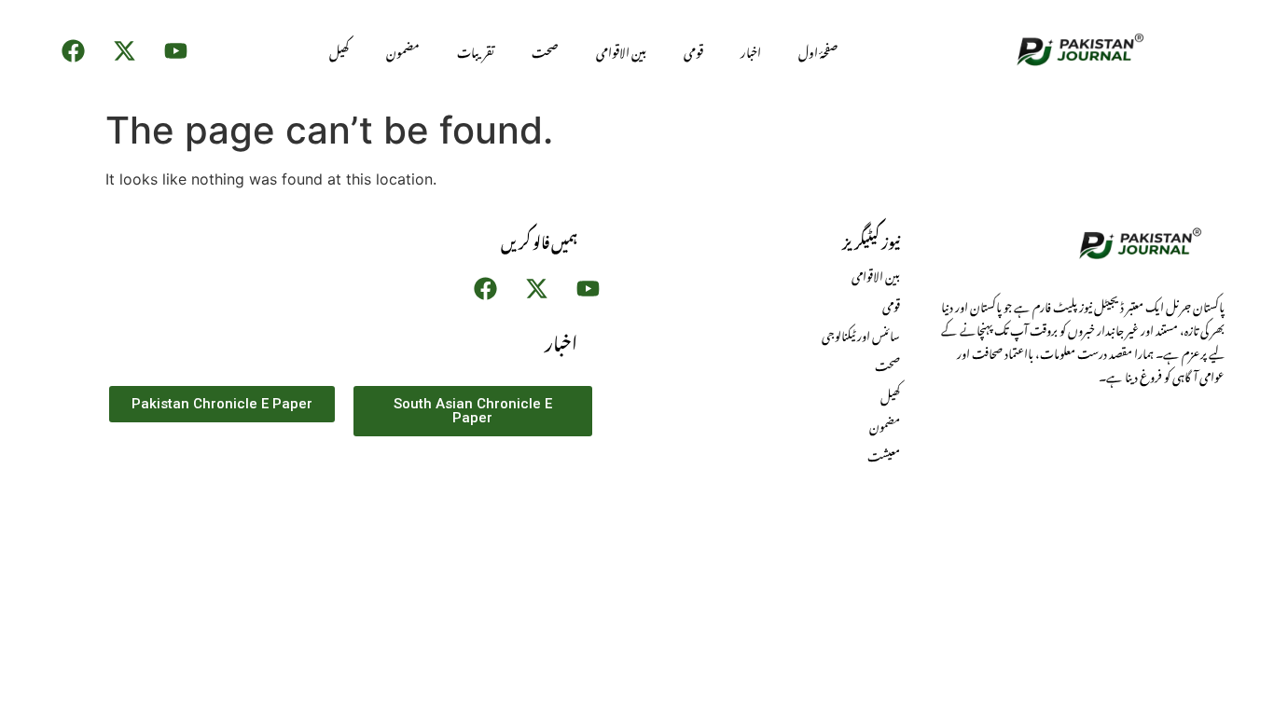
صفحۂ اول (818, 50)
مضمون (403, 50)
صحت (545, 50)
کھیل (339, 50)
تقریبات (475, 50)
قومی (693, 50)
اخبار (751, 50)
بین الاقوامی (621, 50)
